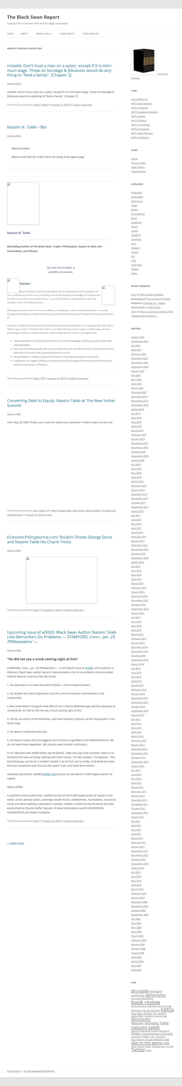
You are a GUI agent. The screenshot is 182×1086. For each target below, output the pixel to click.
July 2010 (135, 872)
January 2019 (138, 439)
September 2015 (139, 609)
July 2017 (135, 515)
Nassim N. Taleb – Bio (26, 127)
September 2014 (139, 659)
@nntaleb (140, 991)
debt (159, 1006)
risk (152, 1036)
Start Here (136, 265)
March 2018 (137, 481)
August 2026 (137, 337)
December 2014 (139, 647)
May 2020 (136, 379)
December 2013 (139, 698)
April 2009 (136, 931)
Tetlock (140, 1046)
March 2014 (137, 685)
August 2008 (137, 953)
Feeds (36, 104)
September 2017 (139, 507)
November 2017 (139, 498)
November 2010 (139, 855)
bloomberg (147, 998)
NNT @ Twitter (139, 120)
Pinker (136, 1033)
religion (146, 1036)
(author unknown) (82, 104)
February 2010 (138, 893)
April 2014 (136, 681)
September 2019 (139, 405)
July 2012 (135, 770)
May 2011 (136, 829)
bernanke (136, 998)
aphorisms (156, 995)
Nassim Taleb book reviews (144, 1030)
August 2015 (137, 613)
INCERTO (136, 235)
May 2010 (136, 880)
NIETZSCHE (154, 307)
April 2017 (136, 528)
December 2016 (139, 545)
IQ (154, 1013)
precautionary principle (157, 1034)
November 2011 (139, 804)
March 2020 (137, 388)
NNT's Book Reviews (142, 133)
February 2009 (138, 940)
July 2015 (135, 617)
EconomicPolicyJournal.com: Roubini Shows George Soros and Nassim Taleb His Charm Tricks (59, 539)
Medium (135, 248)
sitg (166, 1039)
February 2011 (138, 842)
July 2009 (135, 919)
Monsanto (141, 1019)
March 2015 (137, 634)
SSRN (166, 1043)
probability (136, 1037)
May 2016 (136, 575)
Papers (134, 252)
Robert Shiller (93, 510)
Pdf (42, 378)
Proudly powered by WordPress (39, 1071)
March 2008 (137, 961)
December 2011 (139, 800)
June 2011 (136, 825)
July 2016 (135, 566)
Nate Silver (164, 1030)
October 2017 (138, 502)
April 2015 (136, 630)
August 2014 (137, 664)
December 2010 (139, 851)
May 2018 (136, 473)
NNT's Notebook (140, 137)
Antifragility (137, 197)
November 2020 (139, 362)
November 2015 (139, 600)
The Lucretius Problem (152, 294)
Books (134, 209)
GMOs (167, 1010)
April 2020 (136, 383)
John (35, 510)
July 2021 (135, 345)
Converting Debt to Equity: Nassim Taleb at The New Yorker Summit (61, 403)
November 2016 (139, 549)
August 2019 (137, 409)
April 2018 (136, 477)
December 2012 (139, 749)
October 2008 (138, 948)
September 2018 (139, 456)
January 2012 (138, 795)
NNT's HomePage (140, 124)
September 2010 (139, 863)
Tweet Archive (90, 33)
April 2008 (136, 957)
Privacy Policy (44, 33)
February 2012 (138, 791)
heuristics (137, 1013)
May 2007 (136, 965)
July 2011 (135, 821)
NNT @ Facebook (140, 129)
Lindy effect (137, 1016)
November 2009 (139, 906)
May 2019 (136, 422)
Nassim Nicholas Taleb (149, 1023)
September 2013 (139, 710)
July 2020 (135, 375)
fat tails (146, 1010)
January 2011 (138, 846)
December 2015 (139, 596)
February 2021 (138, 354)
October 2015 (138, 604)
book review (145, 1002)
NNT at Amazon (139, 107)
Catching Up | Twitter (154, 303)
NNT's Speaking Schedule (144, 112)
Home (10, 33)
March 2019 (137, 430)
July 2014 (135, 668)
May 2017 (136, 524)
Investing (136, 239)
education (136, 1010)
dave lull (152, 1006)
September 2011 (139, 812)
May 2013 (136, 727)
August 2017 (137, 511)
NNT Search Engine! (141, 103)
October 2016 (138, 553)
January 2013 (138, 744)
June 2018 (136, 468)
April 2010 (136, 885)
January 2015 (138, 642)
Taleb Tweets (67, 33)
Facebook (136, 222)
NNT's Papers (138, 116)
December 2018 (139, 443)
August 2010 (137, 868)
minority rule (160, 1016)
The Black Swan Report (33, 17)
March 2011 (137, 838)
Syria (133, 1046)
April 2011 (136, 834)
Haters (134, 231)
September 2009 (139, 914)
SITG (133, 260)
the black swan (159, 1046)
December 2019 (139, 396)
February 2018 (138, 485)
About (24, 33)
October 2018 (138, 451)
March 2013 (137, 736)
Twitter (44, 104)
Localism (149, 1016)
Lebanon (161, 1013)
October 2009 (138, 910)
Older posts (15, 843)
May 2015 (136, 625)
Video (42, 510)
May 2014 (136, 676)
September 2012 (139, 761)
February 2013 (138, 740)
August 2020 (137, 371)
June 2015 (136, 621)
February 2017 (138, 536)
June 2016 (136, 570)
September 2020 (139, 366)
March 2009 (137, 936)
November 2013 (139, 702)
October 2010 (138, 859)
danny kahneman (139, 1006)
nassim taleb (64, 510)
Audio (134, 205)
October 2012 (138, 757)
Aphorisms (137, 201)
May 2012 (136, 778)
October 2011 (138, 808)
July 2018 (135, 464)
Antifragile (136, 192)
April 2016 (136, 579)
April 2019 (136, 426)
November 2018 (139, 447)
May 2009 (136, 927)
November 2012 (139, 753)
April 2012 (136, 783)
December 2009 (139, 902)
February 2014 (138, 689)
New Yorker (79, 510)
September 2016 (139, 558)
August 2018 (137, 460)
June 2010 (136, 876)
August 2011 (137, 817)
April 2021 (136, 349)
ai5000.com (49, 774)
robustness (160, 1037)
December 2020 (139, 358)
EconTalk (166, 1006)
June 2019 (136, 417)
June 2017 (136, 519)
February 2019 (138, 434)
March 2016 (137, 583)
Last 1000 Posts (139, 99)
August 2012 (137, 766)
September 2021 (139, 341)
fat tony (155, 1010)
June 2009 (136, 923)
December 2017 (139, 494)
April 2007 (136, 970)
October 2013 (138, 706)
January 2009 (138, 944)
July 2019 (135, 413)
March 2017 (137, 532)
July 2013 (135, 719)
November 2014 (139, 651)
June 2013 (136, 723)
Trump (169, 1046)
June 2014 (136, 672)
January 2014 (138, 693)
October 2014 (138, 655)
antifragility (138, 995)
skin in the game (146, 1043)
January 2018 (138, 490)
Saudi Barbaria (155, 1039)
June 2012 (136, 774)
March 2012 (137, 787)
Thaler (148, 1046)
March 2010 (137, 889)
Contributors (138, 214)
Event (134, 218)
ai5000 (89, 668)
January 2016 (138, 592)
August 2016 (137, 562)
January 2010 (138, 897)
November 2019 (139, 400)
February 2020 (138, 392)
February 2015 (138, 638)
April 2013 (136, 732)
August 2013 (137, 715)
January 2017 (138, 541)
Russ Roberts (138, 1039)
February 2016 (138, 587)
